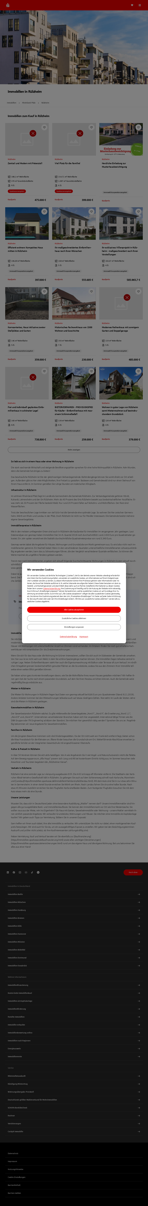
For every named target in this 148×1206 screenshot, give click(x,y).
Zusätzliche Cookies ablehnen (74, 618)
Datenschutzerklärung (51, 589)
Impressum (83, 637)
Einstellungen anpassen (74, 627)
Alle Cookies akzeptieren (74, 610)
